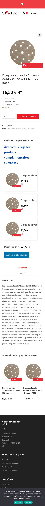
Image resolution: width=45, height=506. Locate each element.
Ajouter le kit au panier (16, 255)
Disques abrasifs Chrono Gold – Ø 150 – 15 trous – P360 (11, 390)
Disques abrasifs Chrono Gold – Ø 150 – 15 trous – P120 (32, 390)
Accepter (18, 502)
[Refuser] (42, 497)
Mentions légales (11, 470)
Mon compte (9, 484)
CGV (6, 460)
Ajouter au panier (28, 117)
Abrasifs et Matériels (18, 128)
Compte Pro (9, 467)
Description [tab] (22, 268)
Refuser (28, 502)
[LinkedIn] (22, 3)
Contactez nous (10, 488)
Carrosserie (31, 128)
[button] (40, 35)
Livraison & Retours (12, 463)
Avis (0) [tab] (22, 273)
